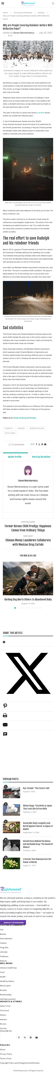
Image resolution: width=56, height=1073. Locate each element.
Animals (41, 13)
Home (5, 13)
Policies (5, 1045)
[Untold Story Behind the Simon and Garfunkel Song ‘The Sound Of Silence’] (11, 845)
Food (2, 972)
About (2, 1049)
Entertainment (6, 938)
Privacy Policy (6, 1054)
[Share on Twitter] (39, 444)
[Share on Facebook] (36, 444)
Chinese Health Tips (8, 968)
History (3, 1015)
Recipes (3, 990)
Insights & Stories (11, 1001)
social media (10, 433)
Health (2, 977)
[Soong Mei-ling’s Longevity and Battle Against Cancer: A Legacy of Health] (11, 827)
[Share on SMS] (5, 735)
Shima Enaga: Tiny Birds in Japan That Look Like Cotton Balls (37, 807)
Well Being (6, 963)
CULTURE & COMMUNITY (12, 925)
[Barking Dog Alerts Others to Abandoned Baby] (28, 578)
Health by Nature (7, 981)
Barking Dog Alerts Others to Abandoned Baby (28, 599)
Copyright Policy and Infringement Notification (20, 1063)
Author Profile (14, 456)
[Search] (53, 3)
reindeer (41, 113)
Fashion (3, 943)
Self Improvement (8, 999)
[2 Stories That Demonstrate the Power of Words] (11, 863)
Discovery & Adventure (23, 13)
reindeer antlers (37, 428)
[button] (5, 585)
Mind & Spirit (5, 986)
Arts (2, 930)
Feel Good (4, 1010)
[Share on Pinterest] (5, 707)
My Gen (3, 1024)
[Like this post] (33, 444)
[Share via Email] (45, 444)
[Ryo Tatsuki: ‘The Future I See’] (11, 792)
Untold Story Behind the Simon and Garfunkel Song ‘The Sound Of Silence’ (38, 844)
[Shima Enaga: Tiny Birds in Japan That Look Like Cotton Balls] (11, 810)
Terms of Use (5, 1058)
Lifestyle (3, 952)
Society (3, 1028)
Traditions (4, 956)
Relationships (6, 995)
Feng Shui (4, 947)
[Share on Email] (5, 726)
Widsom (3, 961)
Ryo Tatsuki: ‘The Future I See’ (36, 788)
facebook (9, 428)
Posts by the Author (41, 456)
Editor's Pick (5, 1006)
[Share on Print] (5, 716)
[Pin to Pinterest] (42, 444)
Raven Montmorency (23, 32)
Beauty (3, 934)
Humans (3, 1019)
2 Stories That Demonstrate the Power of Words (37, 861)
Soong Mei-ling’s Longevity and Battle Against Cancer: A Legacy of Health (38, 826)
